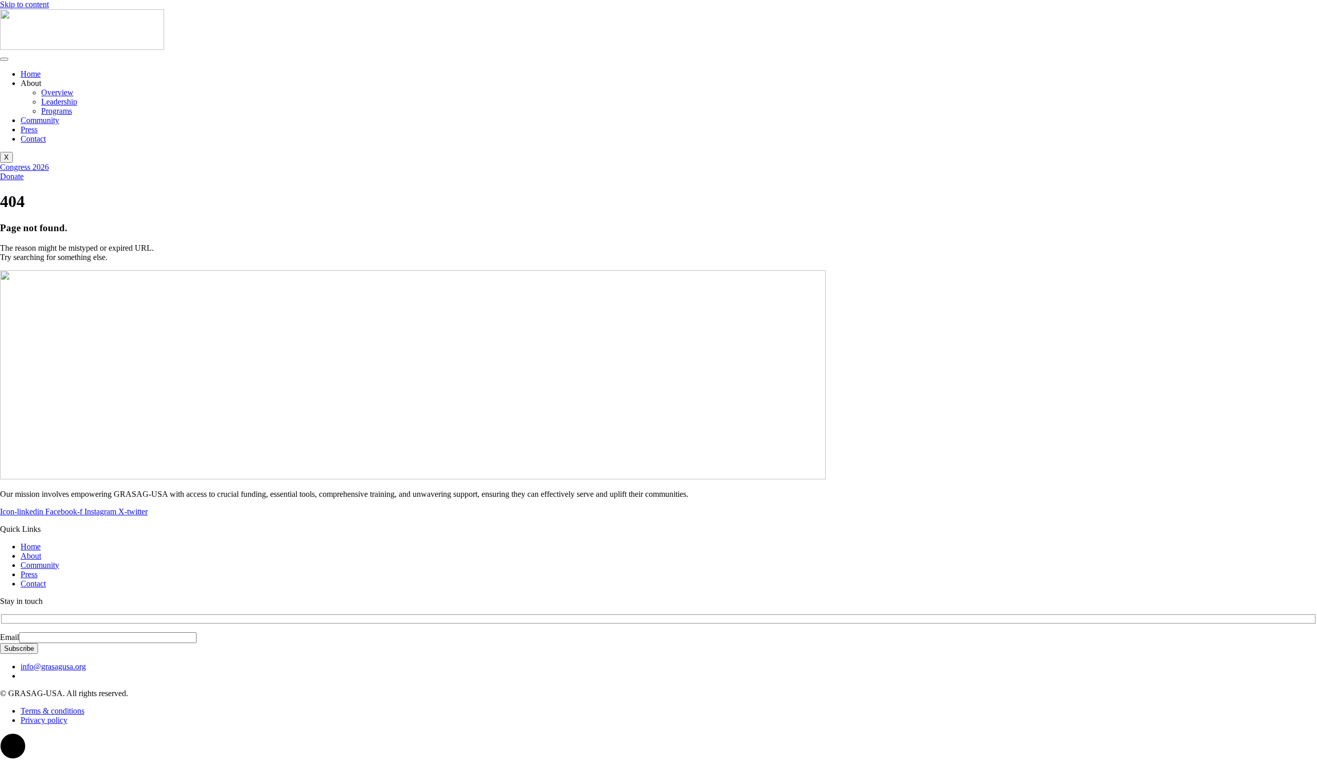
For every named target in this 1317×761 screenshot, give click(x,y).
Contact (33, 138)
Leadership (59, 101)
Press (29, 129)
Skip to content (24, 4)
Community (40, 120)
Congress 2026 (24, 167)
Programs (56, 111)
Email (9, 637)
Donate (12, 176)
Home (31, 74)
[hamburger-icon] (4, 59)
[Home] (82, 47)
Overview (57, 92)
